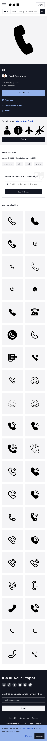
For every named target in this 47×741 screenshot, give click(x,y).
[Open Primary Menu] (4, 5)
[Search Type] (6, 11)
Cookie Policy (27, 728)
